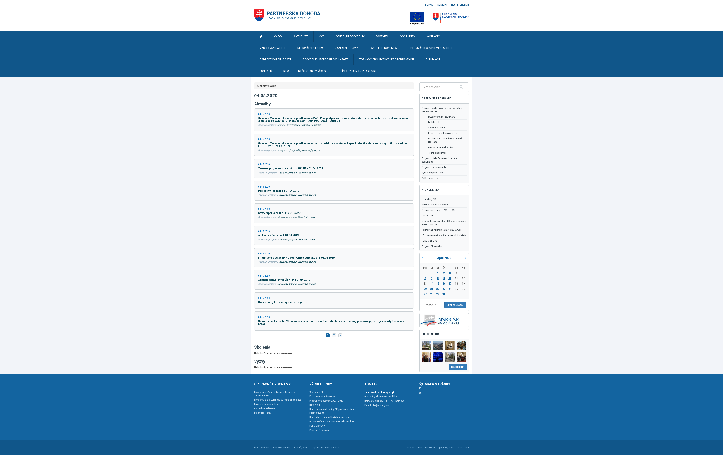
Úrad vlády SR (429, 199)
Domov (429, 5)
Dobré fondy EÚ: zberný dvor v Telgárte (282, 302)
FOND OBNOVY (429, 241)
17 (449, 283)
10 (449, 278)
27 (425, 294)
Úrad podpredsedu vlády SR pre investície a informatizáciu (444, 223)
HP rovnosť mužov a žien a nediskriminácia (444, 235)
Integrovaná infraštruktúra (441, 116)
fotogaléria (457, 366)
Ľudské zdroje (435, 122)
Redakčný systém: (450, 447)
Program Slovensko (432, 246)
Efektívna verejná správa (441, 147)
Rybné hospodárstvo (432, 172)
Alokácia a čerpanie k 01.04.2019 (278, 235)
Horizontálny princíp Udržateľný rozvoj (441, 230)
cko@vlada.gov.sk (381, 405)
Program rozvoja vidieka (434, 167)
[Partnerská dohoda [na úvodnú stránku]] (287, 15)
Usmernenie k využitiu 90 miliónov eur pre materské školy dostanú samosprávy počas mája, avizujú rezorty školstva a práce (331, 322)
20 (425, 288)
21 (431, 288)
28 (431, 294)
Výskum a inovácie (438, 127)
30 (443, 294)
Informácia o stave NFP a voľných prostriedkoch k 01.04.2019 (296, 257)
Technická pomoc (437, 153)
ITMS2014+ (427, 215)
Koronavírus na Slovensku (435, 204)
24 (449, 288)
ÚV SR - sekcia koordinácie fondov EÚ (281, 447)
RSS (453, 5)
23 (443, 288)
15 (437, 283)
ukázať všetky (455, 304)
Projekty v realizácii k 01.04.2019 (278, 190)
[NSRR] (440, 319)
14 (431, 283)
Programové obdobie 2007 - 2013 (439, 210)
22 (437, 288)
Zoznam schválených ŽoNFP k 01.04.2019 (284, 279)
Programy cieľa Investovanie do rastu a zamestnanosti (442, 110)
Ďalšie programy (430, 178)
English (464, 5)
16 (443, 283)
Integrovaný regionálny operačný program (299, 125)
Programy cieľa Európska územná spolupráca (439, 160)
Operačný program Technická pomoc (297, 172)
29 (437, 294)
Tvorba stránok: (415, 447)
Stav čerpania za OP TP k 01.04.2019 (280, 213)
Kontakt (442, 5)
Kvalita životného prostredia (442, 133)
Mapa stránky (437, 384)
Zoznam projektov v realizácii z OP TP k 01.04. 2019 (290, 168)
